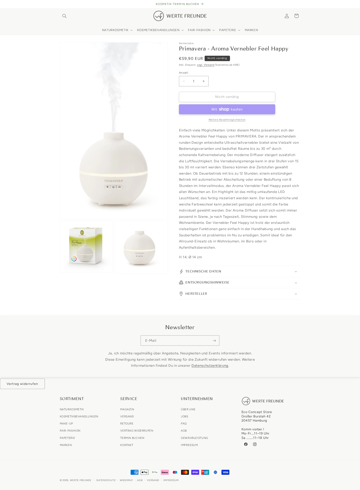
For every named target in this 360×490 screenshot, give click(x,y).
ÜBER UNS (188, 409)
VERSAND (127, 416)
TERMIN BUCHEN (132, 437)
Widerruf (126, 480)
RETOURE (126, 423)
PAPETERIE (67, 437)
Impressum (171, 480)
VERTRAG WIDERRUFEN (136, 430)
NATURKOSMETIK (72, 409)
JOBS (184, 416)
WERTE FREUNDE (80, 480)
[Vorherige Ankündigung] (61, 4)
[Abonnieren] (214, 340)
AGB (184, 430)
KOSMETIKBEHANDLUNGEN (79, 416)
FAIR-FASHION (70, 430)
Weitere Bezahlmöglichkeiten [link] (227, 119)
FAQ (184, 423)
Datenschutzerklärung (209, 365)
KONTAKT (126, 444)
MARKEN (66, 444)
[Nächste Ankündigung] (299, 4)
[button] (64, 16)
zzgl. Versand (205, 64)
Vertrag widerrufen (22, 384)
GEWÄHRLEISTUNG (194, 437)
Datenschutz (105, 480)
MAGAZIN (127, 409)
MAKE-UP (66, 423)
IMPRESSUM (189, 444)
